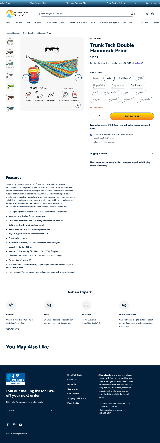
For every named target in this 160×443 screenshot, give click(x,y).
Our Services (73, 394)
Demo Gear (128, 22)
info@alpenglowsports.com (110, 410)
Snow (93, 22)
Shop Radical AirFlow (110, 3)
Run (28, 22)
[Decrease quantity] (94, 116)
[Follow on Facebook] (7, 424)
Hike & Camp (51, 22)
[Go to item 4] (10, 76)
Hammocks (16, 33)
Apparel (38, 22)
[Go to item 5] (10, 87)
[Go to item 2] (10, 53)
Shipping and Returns (76, 398)
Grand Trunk (96, 38)
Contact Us (72, 379)
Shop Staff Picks (74, 375)
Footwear (19, 22)
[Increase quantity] (105, 116)
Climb (63, 22)
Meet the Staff (73, 403)
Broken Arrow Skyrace (109, 22)
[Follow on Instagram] (14, 424)
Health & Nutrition (78, 22)
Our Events (144, 22)
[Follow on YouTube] (20, 424)
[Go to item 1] (10, 42)
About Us (71, 384)
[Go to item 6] (10, 98)
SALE (8, 22)
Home (8, 33)
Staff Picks (128, 320)
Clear (125, 14)
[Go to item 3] (10, 65)
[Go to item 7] (10, 110)
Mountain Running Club (70, 3)
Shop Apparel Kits (32, 3)
